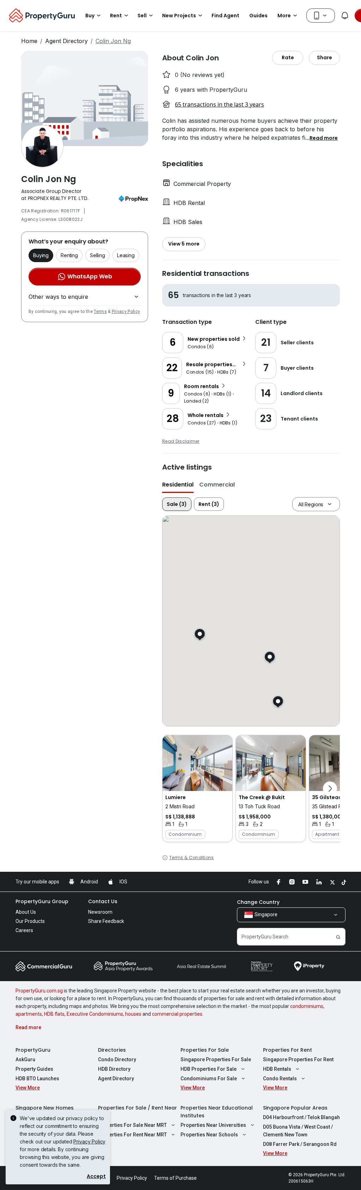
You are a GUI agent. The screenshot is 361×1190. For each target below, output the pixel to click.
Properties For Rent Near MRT (132, 1134)
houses (133, 1014)
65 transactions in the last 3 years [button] (219, 104)
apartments (29, 1014)
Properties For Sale (204, 1049)
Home (29, 40)
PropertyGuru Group (42, 901)
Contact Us (102, 901)
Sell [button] (142, 15)
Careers (24, 930)
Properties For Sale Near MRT (132, 1125)
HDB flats (54, 1014)
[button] (324, 137)
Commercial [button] (217, 485)
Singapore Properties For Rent (298, 1059)
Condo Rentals (280, 1078)
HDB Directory (114, 1069)
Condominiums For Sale (208, 1078)
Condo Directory (117, 1059)
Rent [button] (116, 15)
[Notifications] (345, 15)
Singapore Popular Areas (295, 1107)
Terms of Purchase (175, 1178)
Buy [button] (89, 15)
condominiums (306, 1006)
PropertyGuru (33, 1049)
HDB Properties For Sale (208, 1069)
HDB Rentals (277, 1069)
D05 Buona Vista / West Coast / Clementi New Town (298, 1130)
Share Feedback (106, 921)
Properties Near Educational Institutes (216, 1111)
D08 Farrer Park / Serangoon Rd (300, 1144)
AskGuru (25, 1059)
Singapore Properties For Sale (215, 1059)
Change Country (258, 902)
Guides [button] (258, 15)
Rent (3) (208, 504)
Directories (112, 1049)
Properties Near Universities (213, 1125)
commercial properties (177, 1014)
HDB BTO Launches (37, 1078)
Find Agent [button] (225, 15)
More (284, 15)
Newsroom (100, 912)
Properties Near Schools (209, 1134)
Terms (100, 311)
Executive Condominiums (95, 1014)
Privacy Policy (126, 311)
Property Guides (34, 1069)
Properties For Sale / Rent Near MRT (137, 1111)
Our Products (30, 921)
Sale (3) (177, 504)
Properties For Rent (287, 1049)
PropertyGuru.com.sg (39, 990)
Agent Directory (66, 40)
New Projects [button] (179, 15)
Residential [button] (178, 485)
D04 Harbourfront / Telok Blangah (301, 1117)
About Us (26, 912)
